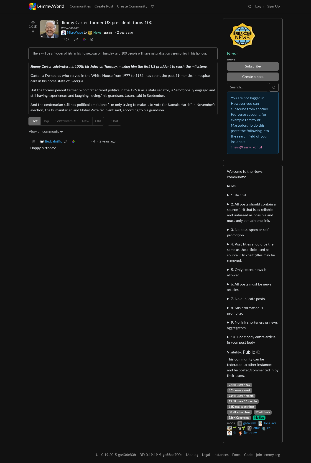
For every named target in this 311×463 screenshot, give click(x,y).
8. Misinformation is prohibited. (245, 310)
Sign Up (273, 6)
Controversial (65, 121)
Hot (34, 121)
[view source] (91, 39)
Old (98, 121)
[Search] (249, 6)
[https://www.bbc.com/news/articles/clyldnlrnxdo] (49, 29)
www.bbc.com (70, 28)
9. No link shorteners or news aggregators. (252, 325)
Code (248, 455)
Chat (114, 121)
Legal (206, 455)
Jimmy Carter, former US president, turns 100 (107, 22)
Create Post (103, 6)
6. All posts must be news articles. (249, 287)
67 (67, 39)
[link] (76, 39)
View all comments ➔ (46, 131)
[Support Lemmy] (152, 6)
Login (259, 6)
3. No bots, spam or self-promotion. (248, 232)
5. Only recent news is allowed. (246, 272)
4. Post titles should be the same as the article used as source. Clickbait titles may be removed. (251, 253)
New (85, 121)
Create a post (253, 77)
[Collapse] (34, 141)
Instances (221, 455)
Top (46, 121)
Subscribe (253, 66)
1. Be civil (238, 195)
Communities (80, 6)
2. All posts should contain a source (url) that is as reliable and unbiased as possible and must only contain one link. (251, 213)
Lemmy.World (50, 6)
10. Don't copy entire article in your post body (251, 339)
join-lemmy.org (268, 455)
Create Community (132, 6)
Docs (236, 455)
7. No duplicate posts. (248, 299)
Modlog (259, 417)
